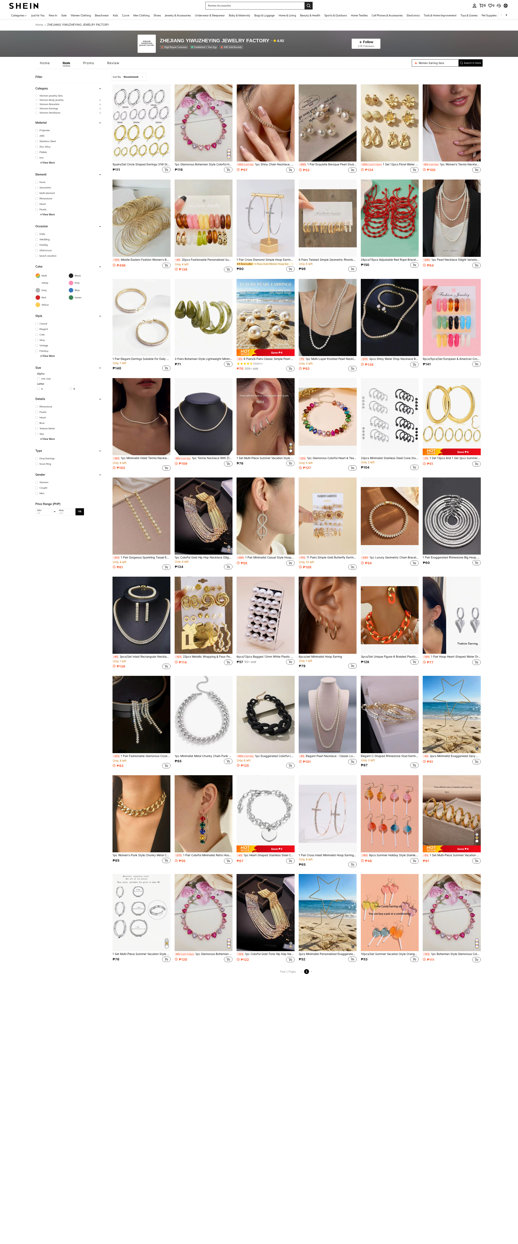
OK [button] (80, 511)
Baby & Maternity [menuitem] (239, 15)
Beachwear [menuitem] (102, 15)
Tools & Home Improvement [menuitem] (440, 15)
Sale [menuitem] (64, 15)
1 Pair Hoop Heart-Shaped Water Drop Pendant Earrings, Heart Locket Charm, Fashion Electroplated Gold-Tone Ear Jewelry (452, 656)
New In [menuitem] (53, 15)
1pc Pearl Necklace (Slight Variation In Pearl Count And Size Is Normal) (452, 259)
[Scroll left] (501, 15)
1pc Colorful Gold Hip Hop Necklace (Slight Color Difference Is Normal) (204, 557)
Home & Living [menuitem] (287, 15)
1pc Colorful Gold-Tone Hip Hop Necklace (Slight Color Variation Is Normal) (266, 954)
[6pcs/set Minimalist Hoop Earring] (328, 615)
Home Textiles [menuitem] (359, 15)
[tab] (45, 63)
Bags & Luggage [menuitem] (264, 15)
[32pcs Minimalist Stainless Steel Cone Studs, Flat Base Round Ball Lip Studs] (390, 416)
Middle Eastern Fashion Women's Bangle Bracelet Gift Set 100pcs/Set (142, 259)
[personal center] (474, 5)
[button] (498, 5)
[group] (68, 95)
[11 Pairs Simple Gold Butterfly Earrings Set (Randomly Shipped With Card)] (328, 516)
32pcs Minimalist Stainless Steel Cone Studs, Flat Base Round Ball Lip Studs (390, 458)
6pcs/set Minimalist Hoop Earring (320, 656)
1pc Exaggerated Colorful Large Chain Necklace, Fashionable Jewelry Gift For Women (266, 756)
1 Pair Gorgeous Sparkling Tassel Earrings (142, 557)
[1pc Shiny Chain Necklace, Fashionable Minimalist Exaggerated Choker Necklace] (266, 123)
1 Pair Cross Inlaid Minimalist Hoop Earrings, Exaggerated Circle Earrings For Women (328, 855)
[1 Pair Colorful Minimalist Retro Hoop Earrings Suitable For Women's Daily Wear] (204, 813)
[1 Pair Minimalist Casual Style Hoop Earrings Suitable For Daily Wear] (266, 516)
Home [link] (39, 24)
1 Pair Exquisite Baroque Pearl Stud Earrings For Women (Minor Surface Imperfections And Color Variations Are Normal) (328, 164)
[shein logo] (23, 5)
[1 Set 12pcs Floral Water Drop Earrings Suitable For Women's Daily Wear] (390, 123)
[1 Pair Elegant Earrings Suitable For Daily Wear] (142, 317)
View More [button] (48, 162)
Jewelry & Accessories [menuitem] (178, 15)
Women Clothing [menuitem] (81, 15)
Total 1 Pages (288, 971)
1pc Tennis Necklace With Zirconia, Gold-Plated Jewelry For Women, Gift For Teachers (204, 458)
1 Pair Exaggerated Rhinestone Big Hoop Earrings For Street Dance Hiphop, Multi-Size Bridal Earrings (452, 557)
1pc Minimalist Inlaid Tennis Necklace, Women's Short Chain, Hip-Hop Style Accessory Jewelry (142, 458)
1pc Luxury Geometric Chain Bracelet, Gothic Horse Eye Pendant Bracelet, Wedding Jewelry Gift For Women (390, 557)
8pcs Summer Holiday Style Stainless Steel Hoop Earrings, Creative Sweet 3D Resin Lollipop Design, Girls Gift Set (390, 855)
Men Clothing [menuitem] (141, 15)
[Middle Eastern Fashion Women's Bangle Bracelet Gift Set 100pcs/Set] (142, 218)
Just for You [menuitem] (38, 15)
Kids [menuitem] (115, 15)
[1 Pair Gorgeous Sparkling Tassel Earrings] (142, 516)
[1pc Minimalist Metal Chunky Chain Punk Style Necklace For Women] (204, 714)
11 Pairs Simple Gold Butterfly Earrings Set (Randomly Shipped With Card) (328, 557)
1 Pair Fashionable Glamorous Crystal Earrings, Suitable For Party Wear (142, 756)
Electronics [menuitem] (413, 15)
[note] (266, 352)
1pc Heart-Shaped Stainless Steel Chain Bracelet (266, 855)
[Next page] (311, 971)
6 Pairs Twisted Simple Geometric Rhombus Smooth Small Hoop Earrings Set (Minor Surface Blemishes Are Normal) (328, 259)
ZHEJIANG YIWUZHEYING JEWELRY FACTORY (214, 40)
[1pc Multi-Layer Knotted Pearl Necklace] (328, 317)
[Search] (309, 6)
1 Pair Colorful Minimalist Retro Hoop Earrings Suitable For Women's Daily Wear (204, 855)
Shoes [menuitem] (157, 15)
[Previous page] (301, 971)
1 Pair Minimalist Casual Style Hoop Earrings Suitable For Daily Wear (266, 557)
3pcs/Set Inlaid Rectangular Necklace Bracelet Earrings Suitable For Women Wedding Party (142, 656)
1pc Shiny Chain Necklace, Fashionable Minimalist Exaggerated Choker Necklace (266, 164)
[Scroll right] (506, 15)
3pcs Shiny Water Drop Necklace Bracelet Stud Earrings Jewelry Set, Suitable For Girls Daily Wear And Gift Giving (390, 358)
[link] (482, 5)
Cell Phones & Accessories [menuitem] (387, 15)
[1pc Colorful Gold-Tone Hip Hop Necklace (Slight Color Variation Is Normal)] (266, 912)
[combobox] (128, 77)
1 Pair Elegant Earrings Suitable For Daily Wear (142, 358)
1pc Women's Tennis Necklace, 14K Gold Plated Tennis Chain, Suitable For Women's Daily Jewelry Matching (452, 164)
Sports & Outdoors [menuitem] (335, 15)
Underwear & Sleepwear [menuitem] (210, 15)
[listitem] (175, 47)
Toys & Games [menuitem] (469, 15)
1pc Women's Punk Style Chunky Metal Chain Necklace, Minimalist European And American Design (142, 855)
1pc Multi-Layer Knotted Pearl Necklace (328, 358)
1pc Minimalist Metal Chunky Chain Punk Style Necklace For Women (204, 756)
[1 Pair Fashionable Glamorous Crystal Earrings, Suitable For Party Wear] (142, 714)
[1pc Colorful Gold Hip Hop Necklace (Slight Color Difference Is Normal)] (204, 516)
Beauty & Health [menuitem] (310, 15)
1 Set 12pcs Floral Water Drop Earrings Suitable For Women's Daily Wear (390, 164)
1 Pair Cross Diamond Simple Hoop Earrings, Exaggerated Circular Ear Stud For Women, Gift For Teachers (266, 259)
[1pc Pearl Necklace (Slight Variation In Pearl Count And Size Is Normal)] (452, 218)
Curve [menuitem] (125, 15)
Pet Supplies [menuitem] (489, 15)
